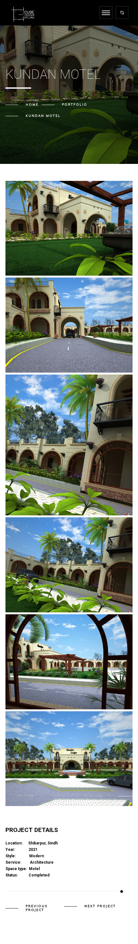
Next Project (100, 906)
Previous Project (36, 908)
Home (32, 104)
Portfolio (74, 104)
